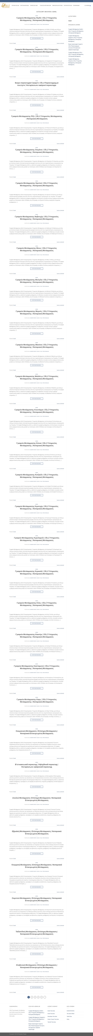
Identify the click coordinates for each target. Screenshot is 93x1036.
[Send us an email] (84, 1)
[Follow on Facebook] (78, 1)
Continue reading (36, 38)
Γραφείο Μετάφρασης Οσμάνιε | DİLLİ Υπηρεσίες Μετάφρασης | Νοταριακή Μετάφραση (75, 61)
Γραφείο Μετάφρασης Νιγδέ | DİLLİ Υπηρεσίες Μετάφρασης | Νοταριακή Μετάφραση (75, 31)
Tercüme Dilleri (70, 1013)
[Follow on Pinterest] (85, 1)
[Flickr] (89, 1)
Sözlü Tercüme (51, 1010)
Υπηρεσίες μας (34, 5)
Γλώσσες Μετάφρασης (45, 5)
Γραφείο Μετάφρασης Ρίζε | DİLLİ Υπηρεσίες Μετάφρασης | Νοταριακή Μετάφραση (75, 54)
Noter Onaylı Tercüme (53, 1019)
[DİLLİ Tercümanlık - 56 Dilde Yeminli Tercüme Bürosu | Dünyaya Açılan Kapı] (5, 5)
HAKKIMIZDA (70, 1010)
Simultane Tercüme (52, 1016)
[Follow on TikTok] (81, 1)
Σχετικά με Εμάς (24, 5)
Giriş (68, 1019)
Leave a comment (60, 43)
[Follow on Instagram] (80, 1)
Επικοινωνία (76, 5)
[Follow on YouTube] (88, 1)
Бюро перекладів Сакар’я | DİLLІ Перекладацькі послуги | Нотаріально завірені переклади (75, 46)
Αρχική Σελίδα (15, 5)
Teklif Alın (69, 1016)
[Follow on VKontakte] (91, 1)
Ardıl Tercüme (51, 1013)
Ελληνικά (87, 5)
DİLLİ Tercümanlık (44, 24)
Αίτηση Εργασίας (68, 5)
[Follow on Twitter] (82, 1)
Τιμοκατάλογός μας (57, 5)
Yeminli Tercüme (52, 1022)
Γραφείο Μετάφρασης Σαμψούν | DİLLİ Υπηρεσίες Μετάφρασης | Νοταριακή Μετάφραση (75, 38)
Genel (36, 15)
